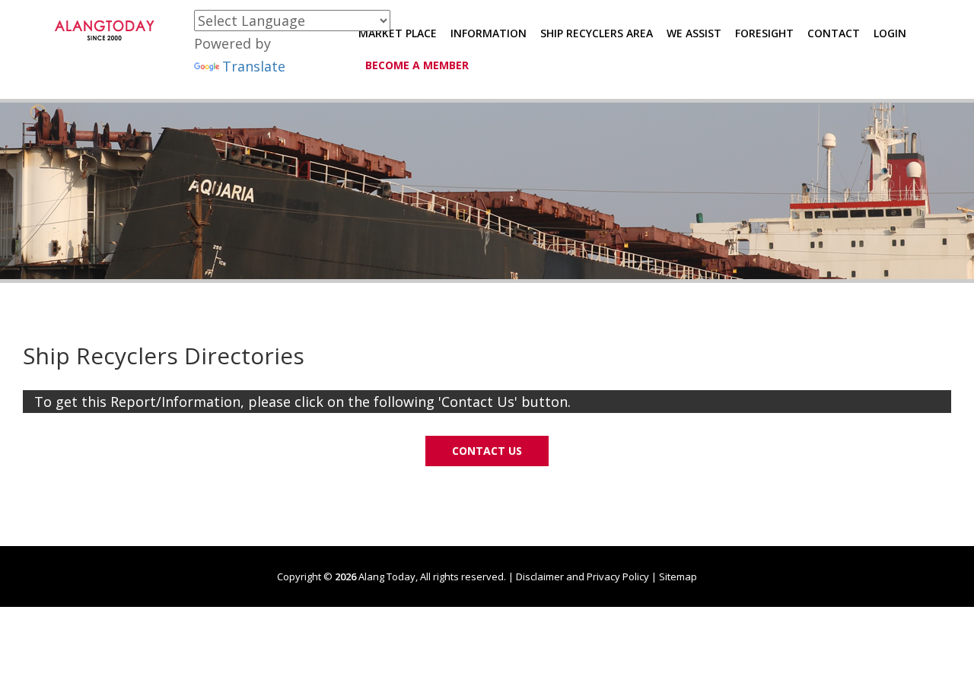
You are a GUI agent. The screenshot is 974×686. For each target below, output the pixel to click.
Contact (833, 33)
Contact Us (487, 450)
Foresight (764, 33)
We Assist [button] (694, 33)
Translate (253, 66)
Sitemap (678, 576)
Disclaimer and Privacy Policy (582, 576)
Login (890, 33)
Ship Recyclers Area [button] (596, 33)
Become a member (417, 65)
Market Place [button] (397, 33)
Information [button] (488, 33)
